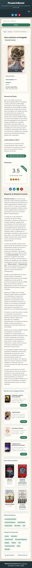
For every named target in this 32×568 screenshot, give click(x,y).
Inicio (5, 31)
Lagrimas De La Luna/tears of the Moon (18, 444)
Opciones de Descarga (16, 156)
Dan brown (17, 525)
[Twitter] (12, 15)
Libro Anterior (10, 555)
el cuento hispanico (10, 522)
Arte (19, 542)
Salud (18, 546)
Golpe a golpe (8, 525)
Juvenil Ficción (9, 539)
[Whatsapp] (17, 189)
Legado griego (16, 412)
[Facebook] (16, 15)
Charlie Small (21, 522)
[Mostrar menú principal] (29, 11)
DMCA (22, 565)
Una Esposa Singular (17, 428)
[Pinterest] (19, 15)
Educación (14, 536)
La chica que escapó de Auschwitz (22, 506)
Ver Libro (23, 405)
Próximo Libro (22, 555)
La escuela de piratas (10, 519)
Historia (14, 542)
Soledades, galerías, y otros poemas (17, 396)
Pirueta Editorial (16, 3)
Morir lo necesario (9, 480)
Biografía (7, 549)
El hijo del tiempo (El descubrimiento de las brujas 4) (22, 481)
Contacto (17, 565)
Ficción (10, 31)
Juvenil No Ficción (10, 546)
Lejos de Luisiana (9, 504)
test (24, 525)
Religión (7, 542)
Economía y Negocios (21, 539)
